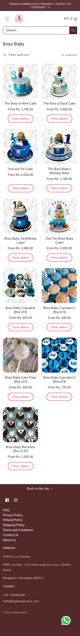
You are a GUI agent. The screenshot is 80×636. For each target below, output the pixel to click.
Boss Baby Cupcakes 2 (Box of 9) (59, 310)
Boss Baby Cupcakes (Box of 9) (20, 310)
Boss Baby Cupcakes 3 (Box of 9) (59, 379)
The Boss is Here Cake (20, 103)
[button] (7, 18)
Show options (20, 118)
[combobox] (40, 30)
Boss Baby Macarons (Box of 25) (20, 449)
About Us (9, 540)
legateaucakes (19, 612)
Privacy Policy (13, 515)
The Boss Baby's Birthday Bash (59, 171)
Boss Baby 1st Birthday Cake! (20, 240)
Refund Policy (12, 520)
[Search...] (73, 30)
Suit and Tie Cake (20, 169)
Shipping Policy (14, 525)
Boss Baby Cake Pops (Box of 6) (20, 379)
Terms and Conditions (18, 530)
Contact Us (10, 535)
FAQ (6, 510)
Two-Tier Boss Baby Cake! (59, 240)
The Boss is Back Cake (59, 103)
